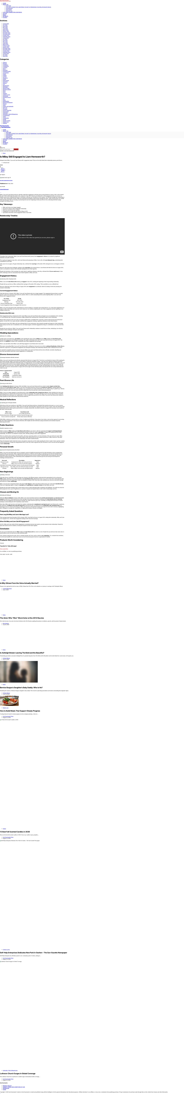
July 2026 (5, 25)
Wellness (5, 123)
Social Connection (7, 110)
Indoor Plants (6, 80)
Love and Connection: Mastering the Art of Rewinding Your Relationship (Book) (28, 7)
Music (4, 90)
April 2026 (5, 29)
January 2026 (6, 31)
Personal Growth (7, 97)
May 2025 (5, 41)
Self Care (5, 107)
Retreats (5, 16)
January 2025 (6, 47)
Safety (4, 105)
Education (5, 70)
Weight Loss (6, 122)
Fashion (4, 75)
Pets (4, 98)
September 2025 (6, 36)
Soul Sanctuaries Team (8, 802)
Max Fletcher (6, 623)
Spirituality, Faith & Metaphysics (10, 114)
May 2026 (5, 27)
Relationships (6, 101)
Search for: (2, 147)
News (4, 14)
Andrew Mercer (6, 744)
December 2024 (6, 48)
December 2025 (6, 32)
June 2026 (5, 26)
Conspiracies (6, 66)
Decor (4, 68)
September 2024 (6, 52)
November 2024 (6, 49)
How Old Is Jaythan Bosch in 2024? (6, 180)
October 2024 (6, 51)
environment (6, 72)
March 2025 (5, 44)
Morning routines (7, 89)
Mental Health (6, 88)
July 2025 (5, 39)
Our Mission (9, 8)
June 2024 (5, 56)
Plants (5, 17)
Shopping (5, 109)
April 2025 (5, 43)
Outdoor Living (6, 94)
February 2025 (6, 45)
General (4, 76)
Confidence (5, 65)
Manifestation (6, 85)
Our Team (8, 5)
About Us (5, 4)
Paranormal (5, 96)
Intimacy (5, 83)
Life (4, 84)
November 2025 (6, 34)
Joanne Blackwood (4, 189)
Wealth (4, 119)
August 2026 (6, 23)
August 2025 (6, 38)
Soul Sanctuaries (4, 0)
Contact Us (9, 11)
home (4, 3)
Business (5, 63)
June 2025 (5, 40)
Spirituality (5, 112)
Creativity (5, 67)
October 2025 (6, 35)
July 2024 (5, 54)
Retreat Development (8, 102)
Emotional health (7, 71)
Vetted (5, 13)
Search (16, 149)
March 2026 (5, 30)
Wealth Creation (6, 120)
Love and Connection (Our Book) (12, 12)
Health (4, 79)
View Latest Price (4, 548)
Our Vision (9, 9)
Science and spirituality (8, 106)
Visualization (6, 118)
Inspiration (5, 81)
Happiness (5, 78)
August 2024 (6, 53)
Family (4, 74)
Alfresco (5, 62)
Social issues (6, 111)
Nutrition (5, 93)
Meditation (5, 87)
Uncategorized (6, 115)
